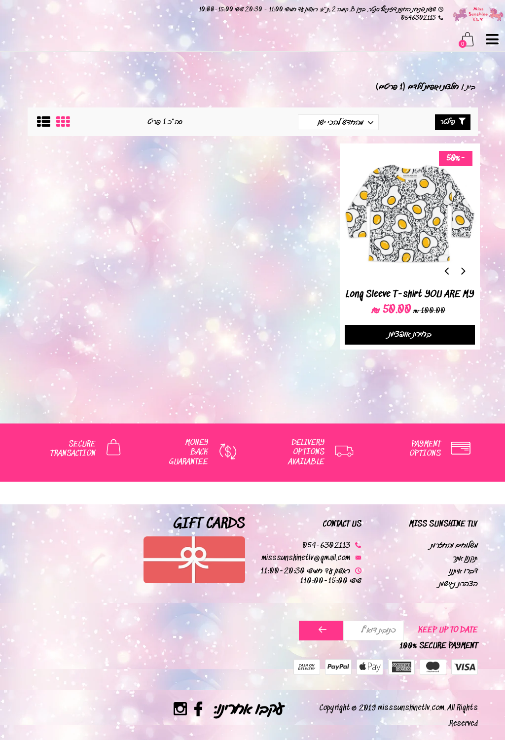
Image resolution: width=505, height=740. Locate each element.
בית (471, 87)
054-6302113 (326, 545)
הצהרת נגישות (458, 584)
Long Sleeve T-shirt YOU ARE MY (410, 294)
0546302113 (418, 18)
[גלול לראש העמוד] (27, 690)
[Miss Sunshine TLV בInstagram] (180, 711)
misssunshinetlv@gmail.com (305, 558)
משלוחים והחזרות (454, 545)
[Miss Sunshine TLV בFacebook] (198, 711)
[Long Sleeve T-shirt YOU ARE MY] (410, 213)
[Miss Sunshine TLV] (478, 13)
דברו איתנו (463, 571)
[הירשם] (321, 630)
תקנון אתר (465, 558)
